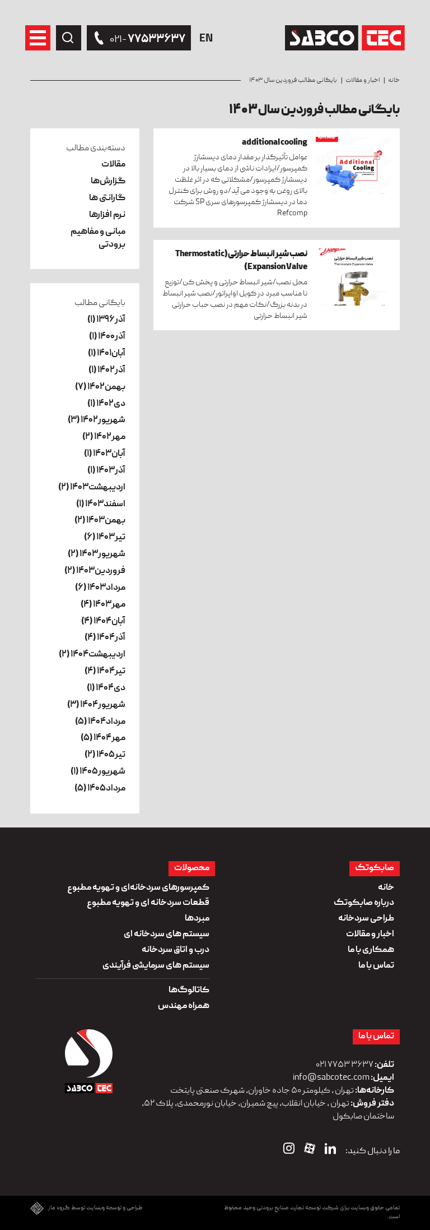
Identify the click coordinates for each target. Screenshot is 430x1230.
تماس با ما (376, 966)
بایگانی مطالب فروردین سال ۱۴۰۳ (293, 80)
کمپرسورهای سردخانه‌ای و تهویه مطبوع (138, 888)
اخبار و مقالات (362, 80)
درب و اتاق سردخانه (175, 950)
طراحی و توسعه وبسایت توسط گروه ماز (95, 1208)
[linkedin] (330, 1151)
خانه (394, 80)
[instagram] (289, 1151)
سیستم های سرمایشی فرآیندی (155, 966)
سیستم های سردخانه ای (166, 934)
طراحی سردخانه (366, 919)
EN (206, 39)
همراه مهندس (183, 1006)
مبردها (197, 919)
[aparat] (309, 1151)
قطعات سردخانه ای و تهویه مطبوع (148, 903)
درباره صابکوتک (364, 903)
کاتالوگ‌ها (189, 990)
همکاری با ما (371, 950)
